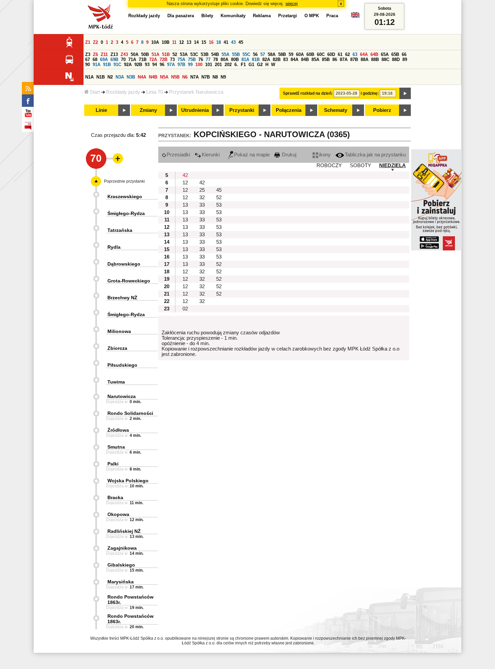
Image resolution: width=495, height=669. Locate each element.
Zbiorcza (117, 348)
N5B (175, 77)
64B (374, 54)
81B (256, 59)
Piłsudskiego (122, 365)
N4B (153, 77)
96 (162, 64)
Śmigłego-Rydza (126, 213)
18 (218, 42)
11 (174, 42)
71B (142, 59)
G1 (251, 64)
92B (138, 64)
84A (294, 59)
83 (285, 59)
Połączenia (288, 110)
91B (107, 64)
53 (219, 205)
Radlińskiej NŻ (124, 531)
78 (215, 59)
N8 (215, 77)
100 (198, 64)
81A (245, 59)
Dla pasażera (180, 15)
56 (255, 54)
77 (208, 59)
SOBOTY (360, 165)
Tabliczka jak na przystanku (375, 154)
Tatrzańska (119, 230)
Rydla (114, 247)
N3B (131, 77)
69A (104, 59)
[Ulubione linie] (115, 158)
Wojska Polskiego (127, 480)
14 (196, 42)
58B (282, 54)
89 (404, 59)
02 (185, 308)
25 (202, 190)
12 (181, 42)
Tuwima (116, 382)
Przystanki (241, 110)
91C (117, 64)
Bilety (207, 15)
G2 (260, 64)
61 (340, 54)
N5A (164, 77)
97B (181, 64)
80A (224, 59)
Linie (101, 110)
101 (208, 64)
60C (321, 54)
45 (240, 42)
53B (204, 54)
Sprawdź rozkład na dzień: (308, 93)
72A (153, 59)
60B (310, 54)
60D (331, 54)
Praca (332, 15)
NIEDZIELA (392, 165)
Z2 (95, 42)
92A (128, 64)
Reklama (262, 15)
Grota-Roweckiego (128, 280)
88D (396, 59)
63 (355, 54)
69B (114, 59)
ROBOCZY (329, 165)
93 (147, 64)
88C (385, 59)
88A (364, 59)
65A (385, 54)
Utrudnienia (195, 110)
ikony (325, 154)
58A (271, 54)
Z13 (114, 54)
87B (354, 59)
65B (395, 54)
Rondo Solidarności (130, 413)
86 (334, 59)
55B (236, 54)
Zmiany (148, 110)
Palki (113, 463)
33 (202, 205)
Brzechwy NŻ (122, 297)
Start (95, 92)
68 (95, 59)
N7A (194, 77)
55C (246, 54)
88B (375, 59)
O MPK (311, 15)
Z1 (87, 42)
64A (364, 54)
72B (163, 59)
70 (123, 59)
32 (202, 197)
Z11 (104, 54)
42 (185, 175)
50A (134, 54)
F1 (243, 64)
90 (87, 64)
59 (291, 54)
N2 (110, 77)
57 (262, 54)
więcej (292, 3)
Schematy (335, 110)
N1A (89, 77)
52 (174, 54)
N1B (100, 77)
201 (218, 64)
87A (344, 59)
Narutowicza (121, 396)
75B (192, 59)
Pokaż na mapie (252, 154)
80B (235, 59)
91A (96, 64)
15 (203, 42)
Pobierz (382, 110)
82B (276, 59)
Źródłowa (118, 430)
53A (184, 54)
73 (172, 59)
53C (194, 54)
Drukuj (288, 154)
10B (165, 42)
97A (171, 64)
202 (228, 64)
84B (305, 59)
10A (155, 42)
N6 (185, 77)
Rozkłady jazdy (123, 92)
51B (166, 54)
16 (211, 42)
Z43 (124, 54)
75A (181, 59)
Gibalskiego (121, 565)
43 (233, 42)
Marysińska (120, 581)
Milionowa (119, 331)
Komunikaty (233, 15)
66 (404, 54)
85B (326, 59)
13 (189, 42)
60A (300, 54)
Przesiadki (178, 154)
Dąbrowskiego (123, 264)
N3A (120, 77)
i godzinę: (370, 93)
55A (225, 54)
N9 (223, 77)
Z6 (95, 54)
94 (154, 64)
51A (155, 54)
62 (347, 54)
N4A (142, 77)
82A (266, 59)
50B (145, 54)
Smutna (116, 447)
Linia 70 (154, 92)
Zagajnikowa (122, 548)
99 (190, 64)
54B (215, 54)
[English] (355, 17)
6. (236, 64)
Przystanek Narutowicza (196, 92)
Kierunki (211, 154)
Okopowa (118, 514)
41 (226, 42)
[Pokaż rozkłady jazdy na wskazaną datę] (405, 93)
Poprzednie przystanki (124, 181)
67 (87, 59)
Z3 (87, 54)
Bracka (115, 497)
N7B (205, 77)
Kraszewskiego (124, 196)
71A (132, 59)
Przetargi (287, 15)
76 (200, 59)
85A (315, 59)
